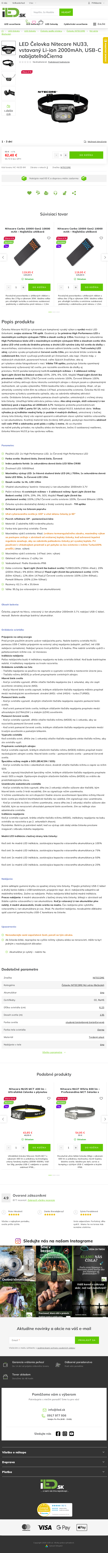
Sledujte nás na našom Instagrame (58, 1240)
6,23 (101, 1007)
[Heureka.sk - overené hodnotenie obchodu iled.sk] (54, 1510)
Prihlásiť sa (86, 1340)
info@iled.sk (56, 1409)
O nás (4, 3)
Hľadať (66, 12)
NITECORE (65, 167)
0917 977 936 (28, 22)
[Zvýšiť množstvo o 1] (65, 155)
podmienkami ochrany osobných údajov (56, 1348)
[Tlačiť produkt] (47, 193)
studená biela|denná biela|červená (85, 1022)
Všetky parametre (52, 1052)
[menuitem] (51, 24)
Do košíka (86, 155)
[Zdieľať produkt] (74, 193)
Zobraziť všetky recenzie (41, 1200)
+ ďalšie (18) (8, 112)
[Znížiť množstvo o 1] (56, 155)
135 (102, 1014)
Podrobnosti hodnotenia (59, 62)
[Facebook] (58, 1433)
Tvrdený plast (96, 1037)
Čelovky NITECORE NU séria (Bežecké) (83, 985)
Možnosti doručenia (97, 141)
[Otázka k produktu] (56, 193)
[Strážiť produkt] (65, 193)
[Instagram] (65, 1433)
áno (102, 992)
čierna (100, 1029)
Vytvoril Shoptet (56, 1546)
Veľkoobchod (18, 3)
